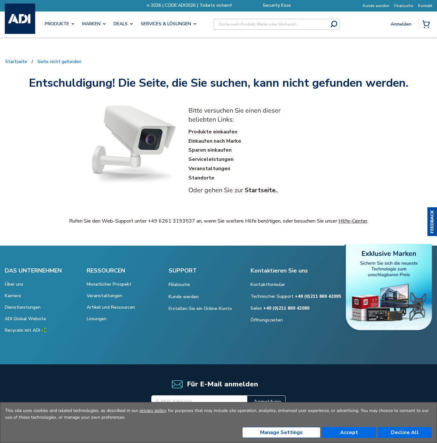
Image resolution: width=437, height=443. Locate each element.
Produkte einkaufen (212, 131)
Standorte (201, 177)
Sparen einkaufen (210, 150)
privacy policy (152, 410)
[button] (432, 221)
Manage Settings (281, 432)
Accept (349, 432)
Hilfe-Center (352, 221)
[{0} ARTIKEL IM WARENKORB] (427, 24)
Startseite (16, 62)
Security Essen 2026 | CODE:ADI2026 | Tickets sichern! (283, 5)
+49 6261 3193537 (171, 221)
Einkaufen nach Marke (214, 141)
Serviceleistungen (211, 159)
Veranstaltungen (209, 168)
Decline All (405, 432)
